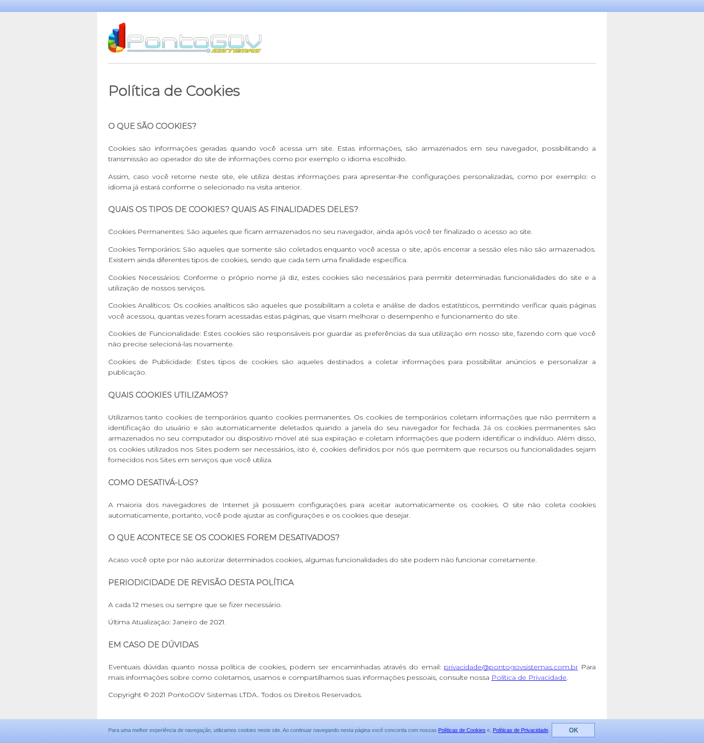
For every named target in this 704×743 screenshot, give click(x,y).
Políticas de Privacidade (520, 730)
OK (573, 730)
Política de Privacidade (529, 677)
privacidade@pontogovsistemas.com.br (511, 667)
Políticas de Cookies (462, 730)
